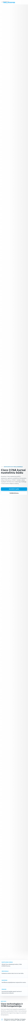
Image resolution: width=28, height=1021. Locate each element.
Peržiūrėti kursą (14, 493)
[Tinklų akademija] (8, 2)
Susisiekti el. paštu (14, 489)
